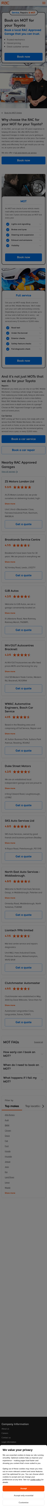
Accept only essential (23, 1495)
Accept (23, 1488)
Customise (23, 1502)
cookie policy (35, 1480)
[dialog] (23, 1476)
